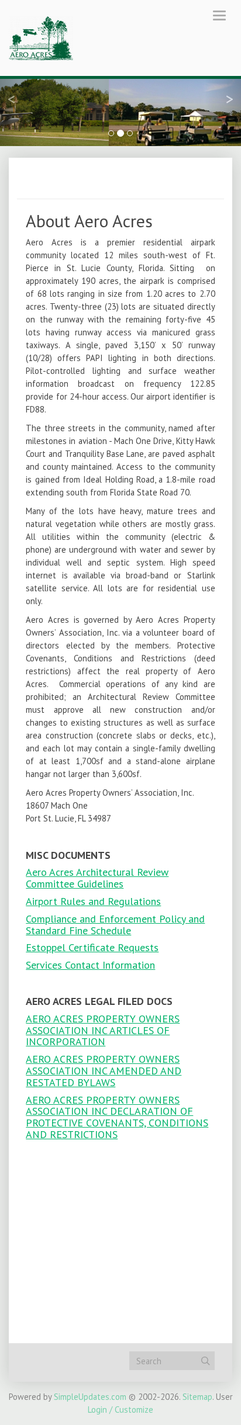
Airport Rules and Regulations (93, 901)
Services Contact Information (90, 965)
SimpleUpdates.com (90, 1396)
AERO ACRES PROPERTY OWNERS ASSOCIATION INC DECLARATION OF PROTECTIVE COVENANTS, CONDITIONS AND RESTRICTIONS (117, 1117)
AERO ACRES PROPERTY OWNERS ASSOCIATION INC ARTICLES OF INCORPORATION (103, 1030)
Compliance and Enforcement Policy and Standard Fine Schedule (115, 924)
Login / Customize (120, 1409)
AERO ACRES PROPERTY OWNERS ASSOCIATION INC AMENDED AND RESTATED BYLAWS (103, 1070)
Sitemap (197, 1396)
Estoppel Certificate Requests (92, 947)
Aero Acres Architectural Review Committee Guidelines (97, 877)
